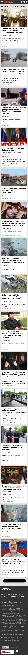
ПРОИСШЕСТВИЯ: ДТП (8, 198)
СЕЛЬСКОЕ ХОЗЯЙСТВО (9, 422)
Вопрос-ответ (6, 536)
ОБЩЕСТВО (5, 84)
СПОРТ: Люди (6, 574)
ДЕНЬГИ (4, 46)
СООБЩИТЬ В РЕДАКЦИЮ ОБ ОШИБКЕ (12, 596)
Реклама (12, 592)
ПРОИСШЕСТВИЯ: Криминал (11, 235)
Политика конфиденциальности (12, 594)
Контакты (4, 592)
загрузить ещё (14, 580)
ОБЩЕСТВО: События (8, 501)
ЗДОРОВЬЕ (5, 272)
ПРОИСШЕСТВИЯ (7, 385)
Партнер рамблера (14, 647)
